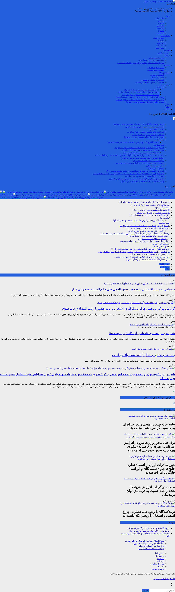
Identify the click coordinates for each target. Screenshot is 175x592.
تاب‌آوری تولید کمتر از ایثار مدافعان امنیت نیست (21, 197)
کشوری (161, 23)
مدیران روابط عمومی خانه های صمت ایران (144, 176)
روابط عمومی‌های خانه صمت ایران (148, 160)
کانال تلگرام (164, 264)
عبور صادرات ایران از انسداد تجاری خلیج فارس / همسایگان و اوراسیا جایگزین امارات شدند (131, 195)
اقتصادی (160, 26)
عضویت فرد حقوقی (155, 67)
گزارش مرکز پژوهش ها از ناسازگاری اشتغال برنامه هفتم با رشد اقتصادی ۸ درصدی (118, 308)
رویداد (167, 55)
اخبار (167, 16)
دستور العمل (158, 38)
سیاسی (160, 28)
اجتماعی (160, 33)
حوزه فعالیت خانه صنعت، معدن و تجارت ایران (143, 150)
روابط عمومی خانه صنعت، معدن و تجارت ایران (142, 158)
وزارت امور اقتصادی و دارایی (151, 546)
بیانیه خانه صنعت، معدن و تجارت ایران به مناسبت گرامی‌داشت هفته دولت (140, 192)
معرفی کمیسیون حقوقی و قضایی (149, 82)
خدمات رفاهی (164, 53)
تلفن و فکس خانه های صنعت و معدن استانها (145, 102)
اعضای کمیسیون (156, 129)
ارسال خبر (159, 561)
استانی (161, 21)
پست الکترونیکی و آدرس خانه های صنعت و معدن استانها (140, 97)
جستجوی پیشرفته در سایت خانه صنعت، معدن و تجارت (139, 147)
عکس (167, 104)
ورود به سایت (158, 569)
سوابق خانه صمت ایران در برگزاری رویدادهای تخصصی (140, 63)
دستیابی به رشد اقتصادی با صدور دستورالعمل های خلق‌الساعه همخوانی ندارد (122, 289)
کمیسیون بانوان (157, 77)
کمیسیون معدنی (157, 75)
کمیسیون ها (164, 72)
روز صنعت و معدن (156, 58)
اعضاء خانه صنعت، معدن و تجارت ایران (141, 153)
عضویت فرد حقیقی (155, 70)
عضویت (166, 65)
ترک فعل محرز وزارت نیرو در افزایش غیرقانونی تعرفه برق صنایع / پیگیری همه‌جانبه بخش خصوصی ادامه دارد (54, 192)
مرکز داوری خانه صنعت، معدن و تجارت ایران (149, 531)
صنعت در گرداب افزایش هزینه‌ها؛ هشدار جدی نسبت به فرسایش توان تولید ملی (51, 195)
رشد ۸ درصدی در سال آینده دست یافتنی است (143, 355)
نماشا (167, 269)
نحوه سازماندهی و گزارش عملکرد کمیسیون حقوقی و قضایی (136, 179)
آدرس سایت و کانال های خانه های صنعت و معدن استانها (140, 99)
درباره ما (160, 87)
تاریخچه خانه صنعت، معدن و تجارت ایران (141, 90)
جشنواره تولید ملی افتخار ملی (151, 60)
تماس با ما (165, 85)
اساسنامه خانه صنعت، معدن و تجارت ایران (140, 95)
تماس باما (159, 553)
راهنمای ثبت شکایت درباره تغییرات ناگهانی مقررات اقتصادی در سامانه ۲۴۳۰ (129, 155)
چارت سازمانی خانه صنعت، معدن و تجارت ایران (138, 92)
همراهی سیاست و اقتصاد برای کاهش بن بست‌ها (142, 333)
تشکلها (161, 31)
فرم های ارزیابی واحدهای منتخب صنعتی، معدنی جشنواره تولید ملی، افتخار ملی (128, 173)
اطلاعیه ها (165, 35)
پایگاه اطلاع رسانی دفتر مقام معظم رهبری (144, 541)
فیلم (168, 107)
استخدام (160, 558)
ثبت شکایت (159, 145)
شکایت (166, 109)
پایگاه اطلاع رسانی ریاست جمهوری (148, 543)
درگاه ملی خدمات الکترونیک (151, 548)
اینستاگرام (165, 267)
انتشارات (160, 45)
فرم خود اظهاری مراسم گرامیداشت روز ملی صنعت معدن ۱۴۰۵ (135, 171)
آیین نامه (160, 43)
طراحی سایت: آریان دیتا (164, 578)
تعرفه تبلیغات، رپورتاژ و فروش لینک (148, 134)
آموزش (166, 50)
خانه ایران (160, 18)
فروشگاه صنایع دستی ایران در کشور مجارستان (148, 528)
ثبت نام (161, 566)
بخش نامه (160, 48)
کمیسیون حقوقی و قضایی (153, 80)
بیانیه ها (161, 40)
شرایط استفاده (157, 564)
